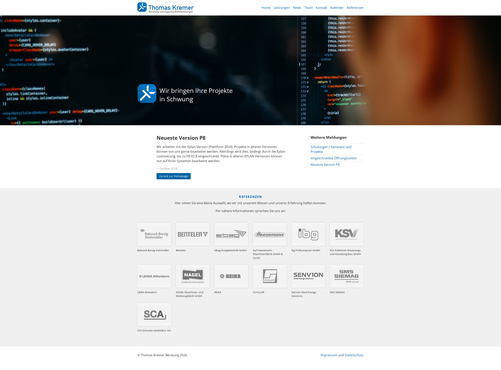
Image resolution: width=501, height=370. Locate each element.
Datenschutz (354, 355)
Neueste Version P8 (325, 164)
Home (266, 7)
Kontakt (321, 7)
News (297, 7)
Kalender (337, 7)
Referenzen (355, 7)
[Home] (165, 7)
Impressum (329, 355)
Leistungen (282, 7)
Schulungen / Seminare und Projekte (331, 149)
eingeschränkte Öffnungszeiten (334, 158)
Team (308, 7)
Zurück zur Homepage (173, 176)
